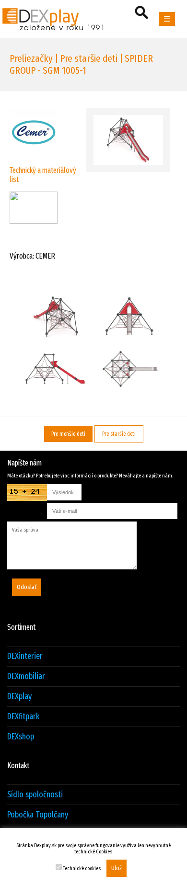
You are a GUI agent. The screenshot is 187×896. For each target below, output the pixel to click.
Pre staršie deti (119, 434)
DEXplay (19, 697)
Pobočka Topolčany (37, 815)
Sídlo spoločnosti (35, 795)
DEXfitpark (23, 717)
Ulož (116, 868)
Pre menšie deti (68, 434)
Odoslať (26, 587)
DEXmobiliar (26, 676)
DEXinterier (25, 656)
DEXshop (20, 737)
